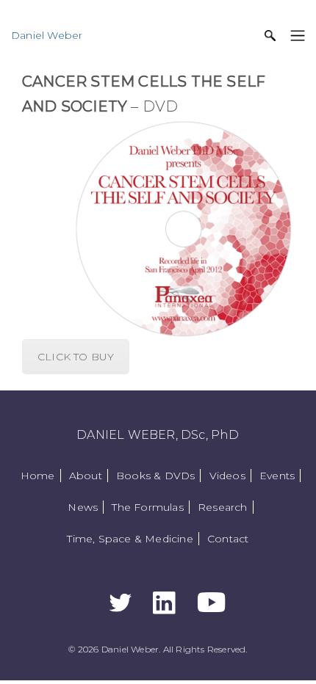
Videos (227, 475)
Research (223, 507)
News (83, 507)
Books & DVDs (155, 475)
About (85, 475)
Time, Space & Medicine (130, 538)
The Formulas (147, 507)
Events (277, 475)
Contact (227, 538)
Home (38, 475)
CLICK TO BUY (75, 356)
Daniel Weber (46, 35)
